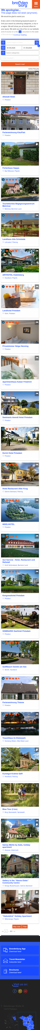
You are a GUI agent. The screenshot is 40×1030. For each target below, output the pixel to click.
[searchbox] (17, 43)
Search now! (20, 64)
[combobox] (19, 42)
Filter (25, 926)
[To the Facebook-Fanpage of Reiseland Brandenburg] (14, 991)
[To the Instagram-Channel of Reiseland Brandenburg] (20, 991)
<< (3, 931)
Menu (36, 6)
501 (11, 931)
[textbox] (12, 53)
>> (14, 931)
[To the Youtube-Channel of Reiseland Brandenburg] (25, 991)
